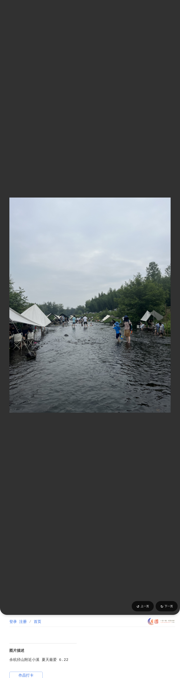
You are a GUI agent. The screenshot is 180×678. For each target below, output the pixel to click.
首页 (37, 622)
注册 (23, 622)
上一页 (143, 606)
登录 (13, 622)
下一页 (167, 606)
